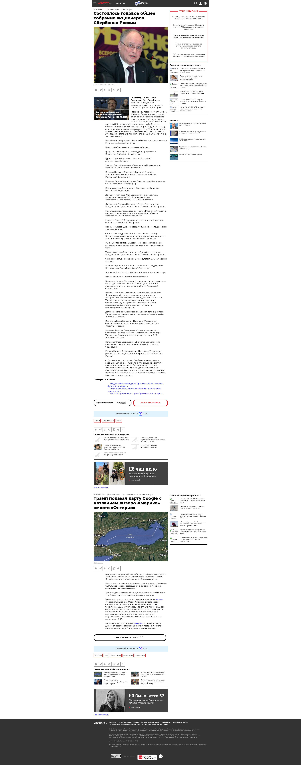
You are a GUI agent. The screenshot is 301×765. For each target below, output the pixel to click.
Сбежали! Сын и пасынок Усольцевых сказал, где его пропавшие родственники (193, 539)
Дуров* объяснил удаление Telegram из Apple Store (192, 147)
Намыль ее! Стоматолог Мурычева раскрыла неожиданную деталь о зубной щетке (192, 70)
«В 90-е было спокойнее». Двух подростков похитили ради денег (192, 92)
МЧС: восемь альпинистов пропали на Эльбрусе (192, 140)
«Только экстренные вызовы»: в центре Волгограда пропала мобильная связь (188, 46)
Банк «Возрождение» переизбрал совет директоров (136, 393)
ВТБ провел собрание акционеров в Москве (149, 446)
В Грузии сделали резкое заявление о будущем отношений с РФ (192, 132)
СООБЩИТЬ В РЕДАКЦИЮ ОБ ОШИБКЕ (155, 724)
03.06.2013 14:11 (99, 9)
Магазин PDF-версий (180, 722)
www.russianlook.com (106, 84)
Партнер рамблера (129, 756)
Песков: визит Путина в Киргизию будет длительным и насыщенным (189, 36)
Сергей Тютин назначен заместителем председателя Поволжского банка (114, 447)
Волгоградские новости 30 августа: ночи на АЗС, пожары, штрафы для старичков (188, 27)
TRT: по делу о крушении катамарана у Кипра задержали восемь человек (189, 55)
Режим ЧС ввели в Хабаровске (190, 154)
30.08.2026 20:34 (100, 494)
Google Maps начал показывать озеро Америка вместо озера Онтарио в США (115, 674)
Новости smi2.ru (101, 487)
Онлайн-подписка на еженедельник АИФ (124, 724)
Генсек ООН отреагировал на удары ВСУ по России (192, 124)
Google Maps (98, 563)
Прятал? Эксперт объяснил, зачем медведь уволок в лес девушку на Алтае (192, 500)
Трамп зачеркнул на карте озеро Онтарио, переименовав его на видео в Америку (153, 682)
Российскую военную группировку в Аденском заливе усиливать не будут (153, 439)
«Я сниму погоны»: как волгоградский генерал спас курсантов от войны (188, 18)
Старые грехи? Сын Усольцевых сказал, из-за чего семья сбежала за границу (193, 101)
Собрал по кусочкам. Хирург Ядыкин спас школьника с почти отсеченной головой (193, 85)
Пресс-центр (166, 722)
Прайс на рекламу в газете (129, 722)
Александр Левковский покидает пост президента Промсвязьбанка (116, 439)
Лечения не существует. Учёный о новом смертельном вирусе (192, 507)
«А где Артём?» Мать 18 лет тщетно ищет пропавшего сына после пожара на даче (192, 109)
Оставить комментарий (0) (150, 403)
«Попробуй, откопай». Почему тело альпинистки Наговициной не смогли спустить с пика (193, 524)
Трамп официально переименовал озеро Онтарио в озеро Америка (115, 682)
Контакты (112, 722)
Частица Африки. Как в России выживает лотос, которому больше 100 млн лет (193, 516)
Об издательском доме (150, 722)
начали (159, 599)
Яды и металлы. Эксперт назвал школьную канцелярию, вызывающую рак (191, 78)
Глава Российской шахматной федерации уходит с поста (115, 454)
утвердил (139, 623)
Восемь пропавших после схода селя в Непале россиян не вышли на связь (153, 674)
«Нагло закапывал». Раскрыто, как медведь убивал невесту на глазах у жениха (193, 531)
